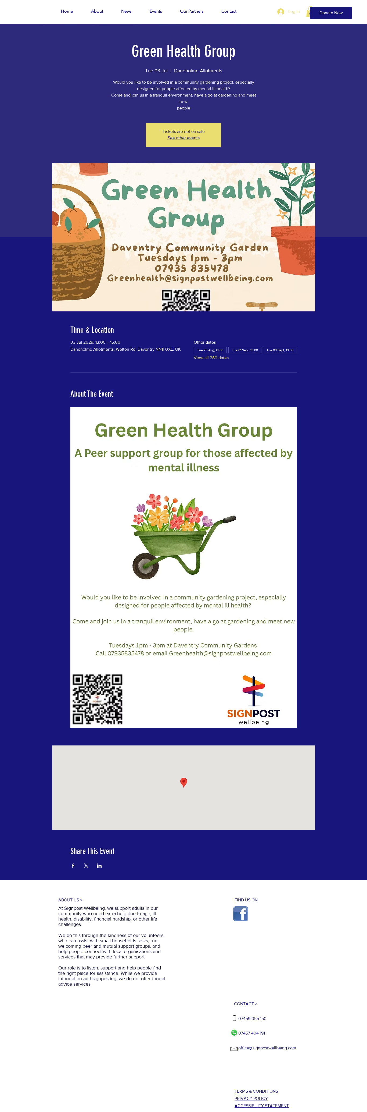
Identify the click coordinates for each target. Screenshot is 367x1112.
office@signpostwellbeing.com (267, 1048)
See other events (184, 138)
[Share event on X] (86, 866)
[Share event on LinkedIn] (99, 866)
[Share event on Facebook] (72, 866)
